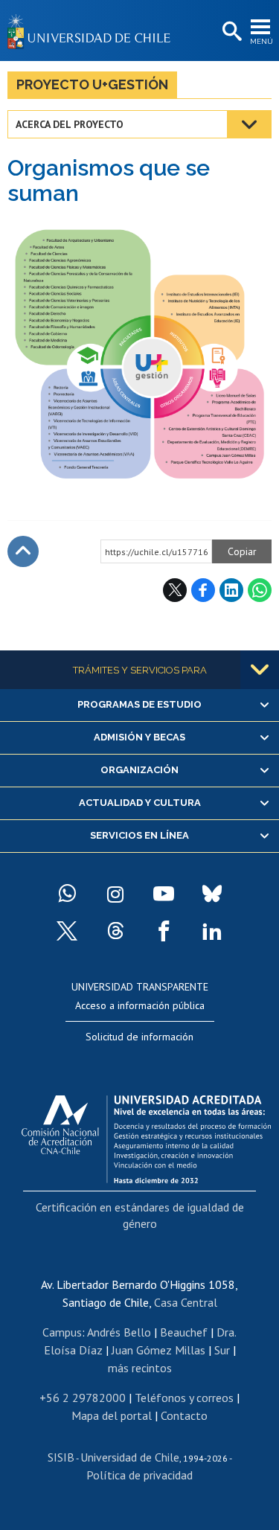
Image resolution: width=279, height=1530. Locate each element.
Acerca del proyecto (70, 124)
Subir (23, 551)
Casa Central (185, 1302)
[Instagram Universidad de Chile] (115, 893)
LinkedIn (231, 590)
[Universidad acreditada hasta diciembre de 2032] (146, 1135)
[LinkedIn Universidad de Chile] (212, 931)
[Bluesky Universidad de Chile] (212, 893)
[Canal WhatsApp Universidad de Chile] (67, 893)
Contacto (184, 1415)
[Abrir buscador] (230, 32)
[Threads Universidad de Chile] (115, 931)
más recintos (140, 1367)
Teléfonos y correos (184, 1397)
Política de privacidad (139, 1474)
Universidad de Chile (129, 1457)
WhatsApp (260, 590)
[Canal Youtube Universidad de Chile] (163, 893)
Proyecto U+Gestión (92, 84)
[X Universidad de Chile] (67, 931)
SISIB (61, 1457)
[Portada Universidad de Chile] (93, 30)
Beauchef (184, 1332)
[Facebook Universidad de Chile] (163, 931)
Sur (222, 1349)
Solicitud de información (139, 1036)
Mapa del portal (111, 1415)
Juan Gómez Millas (158, 1349)
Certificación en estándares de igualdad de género (140, 1215)
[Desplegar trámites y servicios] (259, 669)
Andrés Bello (119, 1332)
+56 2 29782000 (82, 1397)
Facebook (203, 590)
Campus (62, 1332)
